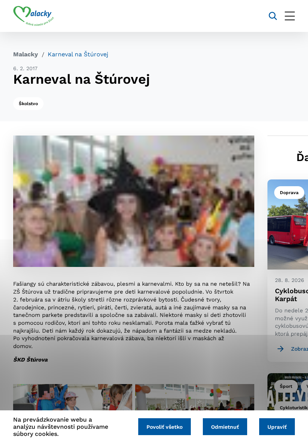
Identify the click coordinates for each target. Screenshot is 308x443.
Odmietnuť (225, 427)
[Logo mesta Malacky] (33, 16)
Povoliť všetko (164, 427)
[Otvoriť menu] (290, 16)
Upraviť (277, 427)
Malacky (25, 54)
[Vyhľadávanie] (273, 16)
